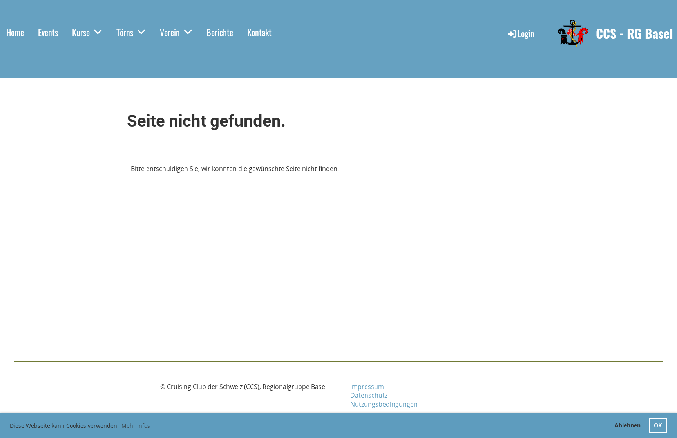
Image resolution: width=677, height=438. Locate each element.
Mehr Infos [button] (135, 425)
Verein (170, 32)
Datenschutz (368, 395)
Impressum (367, 386)
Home (15, 32)
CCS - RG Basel (634, 33)
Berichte (219, 32)
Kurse (81, 32)
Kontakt (259, 32)
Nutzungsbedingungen (384, 404)
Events (48, 32)
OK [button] (658, 425)
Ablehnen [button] (628, 425)
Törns (124, 32)
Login (526, 33)
